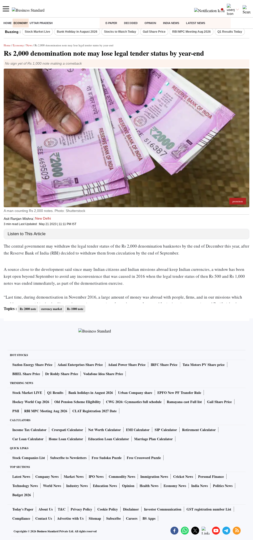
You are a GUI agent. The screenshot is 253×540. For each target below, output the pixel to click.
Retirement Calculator (199, 429)
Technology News (25, 485)
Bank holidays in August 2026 (90, 392)
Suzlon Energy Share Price (32, 364)
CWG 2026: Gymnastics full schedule (134, 401)
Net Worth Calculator (104, 429)
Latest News (195, 23)
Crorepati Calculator (67, 429)
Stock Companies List (28, 457)
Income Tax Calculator (29, 429)
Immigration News (154, 476)
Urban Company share (135, 392)
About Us (46, 509)
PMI (15, 410)
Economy (21, 23)
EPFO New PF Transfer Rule (179, 392)
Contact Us (43, 518)
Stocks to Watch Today (120, 31)
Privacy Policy (81, 509)
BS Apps (149, 518)
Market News (74, 476)
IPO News (96, 476)
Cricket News (183, 476)
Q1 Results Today (229, 31)
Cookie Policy (107, 509)
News (29, 45)
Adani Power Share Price (127, 364)
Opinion (150, 23)
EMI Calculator (137, 429)
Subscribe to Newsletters (68, 457)
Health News (149, 485)
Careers (131, 518)
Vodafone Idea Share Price (103, 373)
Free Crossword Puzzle (144, 457)
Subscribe (113, 518)
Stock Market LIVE (27, 392)
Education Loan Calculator (108, 438)
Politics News (222, 485)
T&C (61, 509)
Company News (47, 476)
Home (7, 23)
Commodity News (122, 476)
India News (171, 23)
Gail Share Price (154, 31)
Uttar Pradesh (41, 23)
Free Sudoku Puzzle (107, 457)
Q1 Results (55, 392)
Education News (105, 485)
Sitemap (95, 518)
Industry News (77, 485)
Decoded (131, 23)
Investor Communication (162, 509)
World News (52, 485)
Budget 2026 (21, 494)
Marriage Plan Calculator (153, 438)
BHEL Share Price (26, 373)
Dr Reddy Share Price (61, 373)
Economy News (175, 485)
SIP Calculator (166, 429)
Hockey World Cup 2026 (30, 401)
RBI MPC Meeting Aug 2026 (191, 31)
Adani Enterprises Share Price (80, 364)
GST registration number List (209, 509)
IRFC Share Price (164, 364)
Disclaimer (131, 509)
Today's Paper (22, 509)
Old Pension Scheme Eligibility (77, 401)
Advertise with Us (70, 518)
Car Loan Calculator (27, 438)
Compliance (21, 518)
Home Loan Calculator (66, 438)
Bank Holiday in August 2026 (77, 31)
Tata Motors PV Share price (204, 364)
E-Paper (111, 23)
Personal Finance (211, 476)
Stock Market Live (37, 31)
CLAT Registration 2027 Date (94, 410)
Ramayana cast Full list (184, 401)
